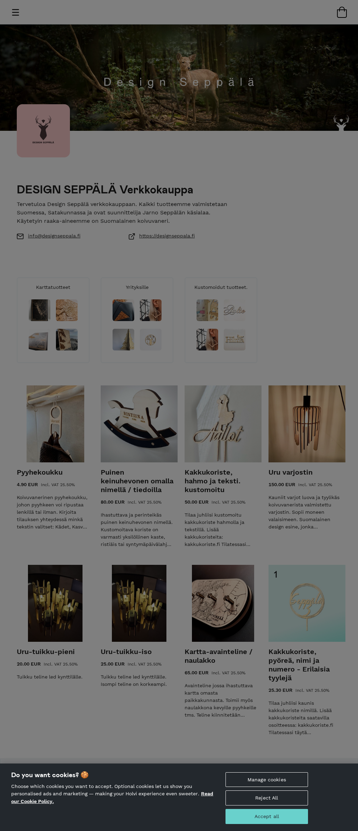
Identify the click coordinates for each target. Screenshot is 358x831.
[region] (179, 797)
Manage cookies (267, 779)
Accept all (267, 816)
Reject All (266, 798)
